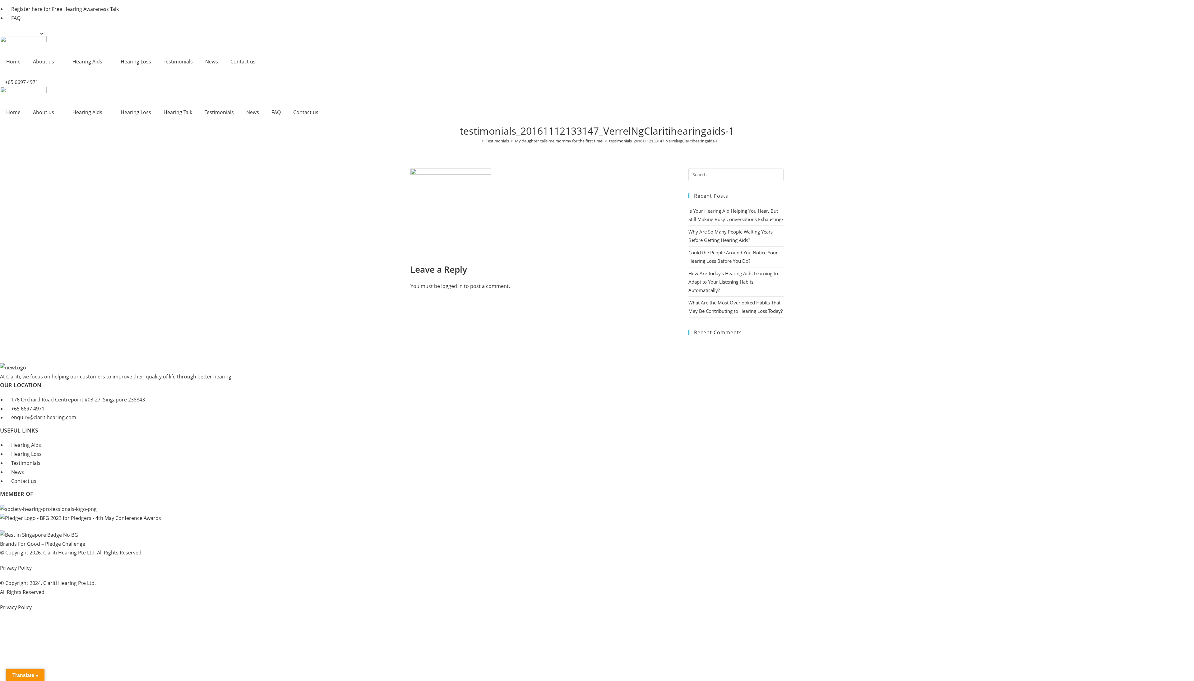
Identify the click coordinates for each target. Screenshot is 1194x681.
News (211, 61)
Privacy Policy (16, 567)
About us (43, 61)
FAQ (276, 112)
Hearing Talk (178, 112)
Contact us (243, 61)
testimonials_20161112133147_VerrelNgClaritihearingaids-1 (663, 141)
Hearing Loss (136, 61)
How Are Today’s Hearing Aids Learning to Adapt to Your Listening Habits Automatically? (733, 281)
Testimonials (178, 61)
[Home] (478, 141)
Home (13, 61)
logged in (452, 286)
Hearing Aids (87, 61)
